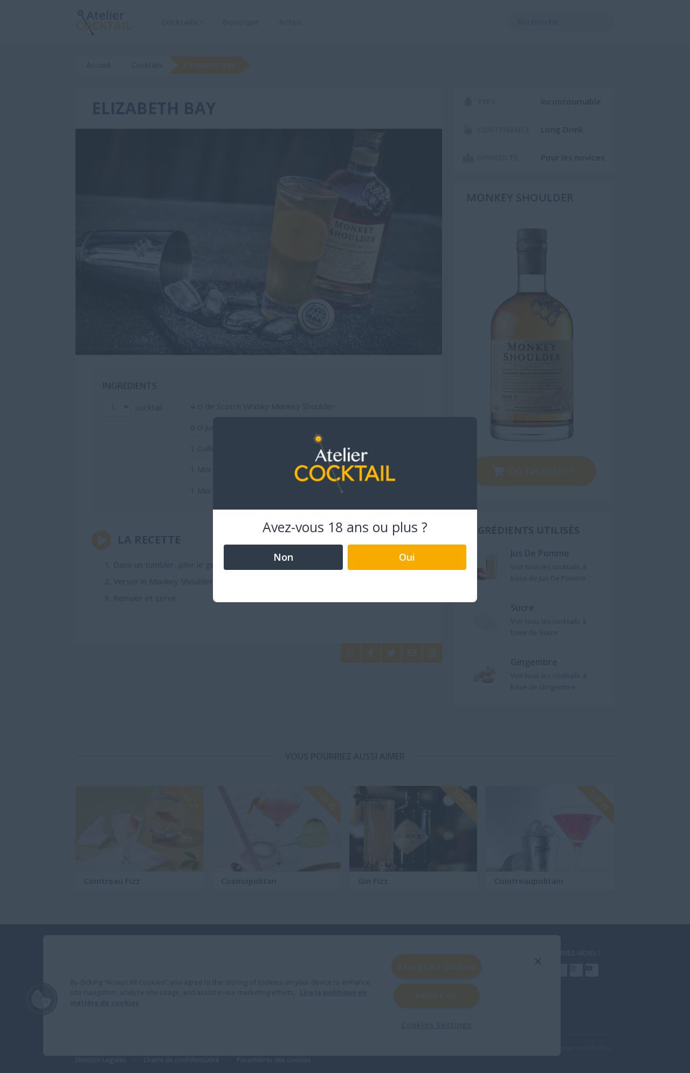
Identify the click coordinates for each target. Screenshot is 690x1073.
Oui (407, 557)
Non (283, 557)
